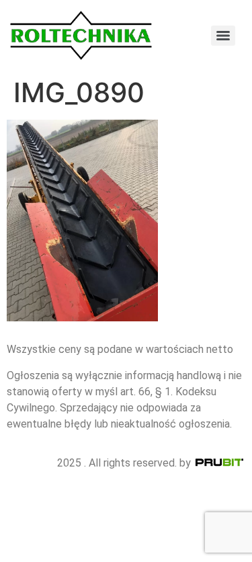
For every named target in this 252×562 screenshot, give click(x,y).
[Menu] (223, 36)
